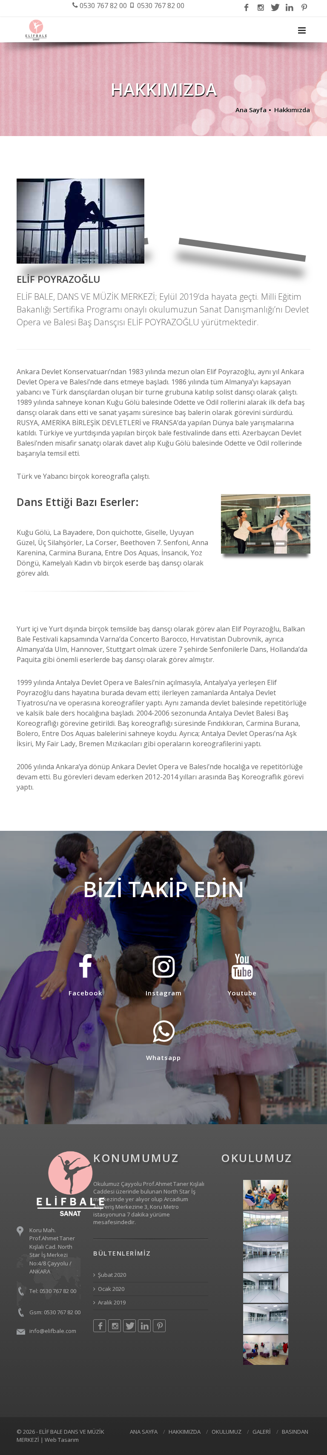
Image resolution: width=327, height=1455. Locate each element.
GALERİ (261, 1431)
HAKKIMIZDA (185, 1431)
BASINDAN (295, 1431)
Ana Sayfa (251, 109)
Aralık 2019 (112, 1302)
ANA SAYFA (144, 1431)
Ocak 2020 (111, 1289)
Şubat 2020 (112, 1275)
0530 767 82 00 (102, 5)
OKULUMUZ (226, 1431)
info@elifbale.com (52, 1331)
